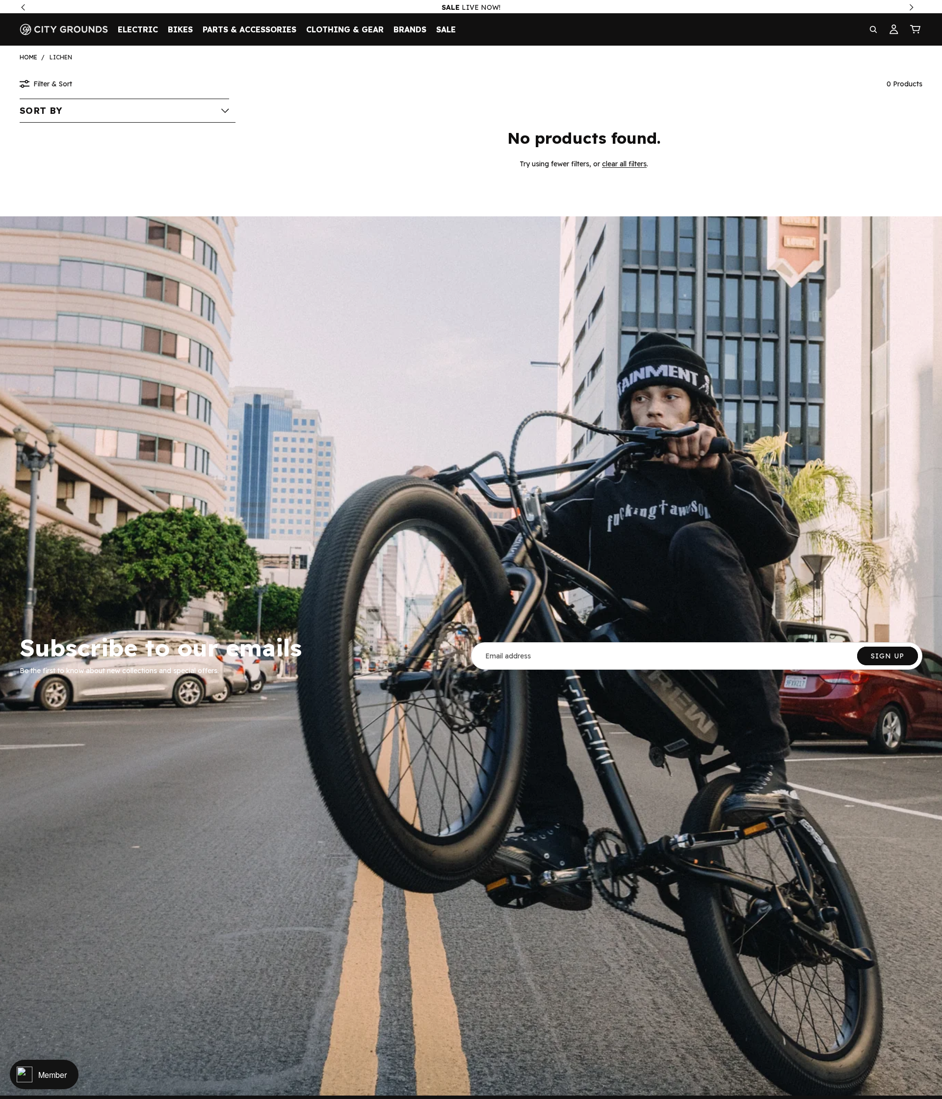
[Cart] (915, 29)
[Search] (873, 29)
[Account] (894, 29)
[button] (124, 110)
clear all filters (624, 163)
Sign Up (887, 656)
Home (28, 57)
